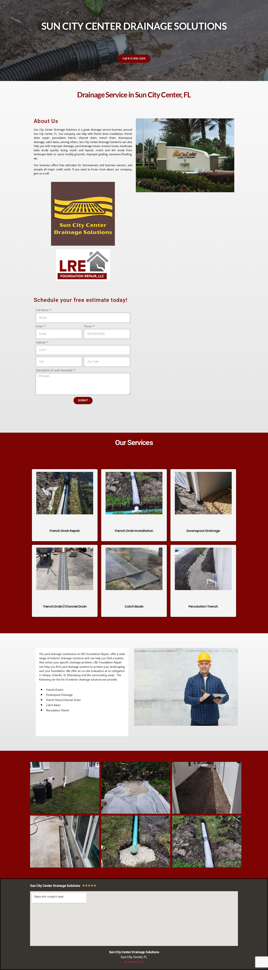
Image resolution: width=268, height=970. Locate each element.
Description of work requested (54, 370)
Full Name (42, 310)
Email (39, 326)
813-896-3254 (134, 962)
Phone (88, 326)
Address (41, 342)
